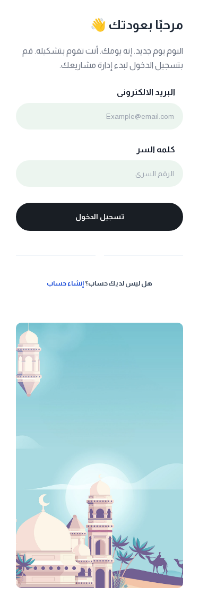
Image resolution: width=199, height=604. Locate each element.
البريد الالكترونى (146, 92)
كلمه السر (155, 149)
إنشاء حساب (65, 283)
